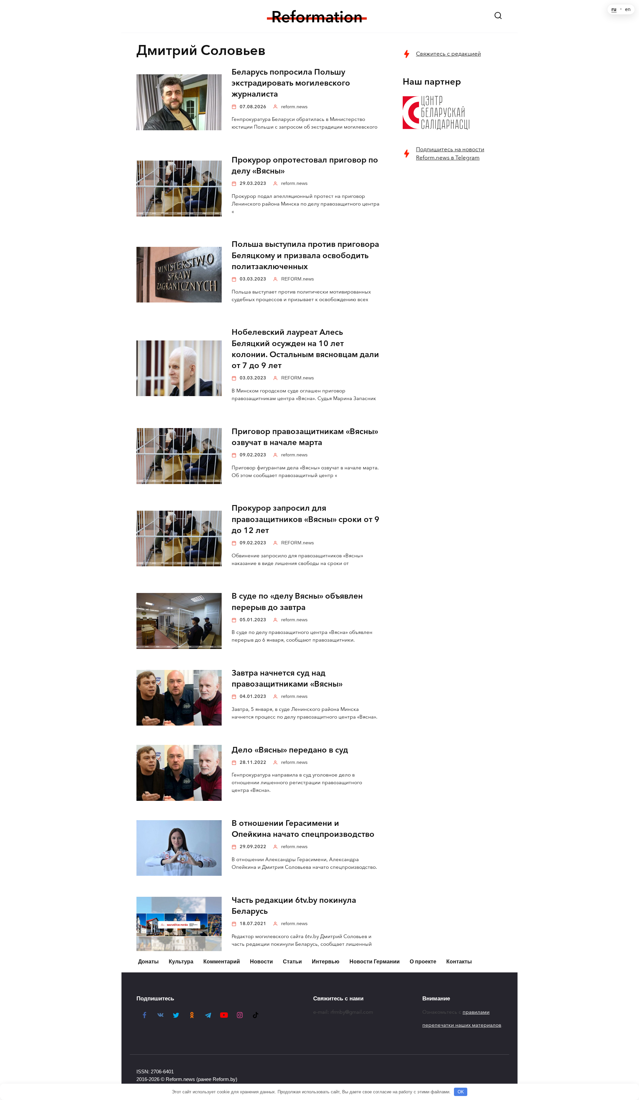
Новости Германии (374, 961)
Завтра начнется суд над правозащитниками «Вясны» (287, 678)
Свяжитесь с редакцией (448, 54)
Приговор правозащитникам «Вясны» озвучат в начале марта (305, 437)
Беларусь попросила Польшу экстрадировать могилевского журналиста (291, 83)
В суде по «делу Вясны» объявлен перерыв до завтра (297, 602)
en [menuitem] (628, 9)
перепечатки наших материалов (461, 1025)
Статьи (292, 961)
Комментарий (221, 961)
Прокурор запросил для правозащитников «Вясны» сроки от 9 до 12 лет (305, 519)
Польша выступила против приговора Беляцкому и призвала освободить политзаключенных (305, 256)
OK (461, 1091)
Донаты (148, 961)
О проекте (423, 961)
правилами (476, 1012)
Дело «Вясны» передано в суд (290, 750)
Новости (261, 961)
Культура (181, 961)
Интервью (325, 961)
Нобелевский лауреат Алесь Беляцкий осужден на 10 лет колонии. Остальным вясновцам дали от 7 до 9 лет (305, 349)
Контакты (459, 961)
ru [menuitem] (613, 9)
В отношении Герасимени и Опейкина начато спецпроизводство (303, 829)
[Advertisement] (453, 275)
